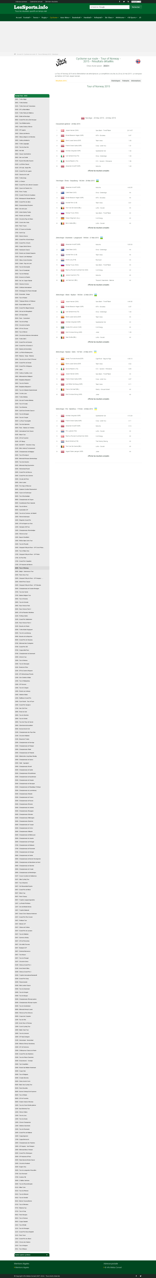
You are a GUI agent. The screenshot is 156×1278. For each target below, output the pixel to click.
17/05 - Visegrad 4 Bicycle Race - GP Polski (27, 554)
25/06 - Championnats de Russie (24, 800)
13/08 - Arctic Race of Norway (23, 1023)
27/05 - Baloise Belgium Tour (23, 595)
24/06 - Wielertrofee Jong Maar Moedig (26, 756)
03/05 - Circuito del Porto (22, 479)
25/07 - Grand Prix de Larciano (23, 930)
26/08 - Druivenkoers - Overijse (24, 1060)
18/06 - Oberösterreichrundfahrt (24, 725)
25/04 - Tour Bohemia (21, 407)
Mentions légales (22, 1267)
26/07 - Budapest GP (21, 947)
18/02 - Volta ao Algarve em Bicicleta (25, 137)
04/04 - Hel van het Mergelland (23, 311)
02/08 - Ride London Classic (23, 985)
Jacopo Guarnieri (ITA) (72, 275)
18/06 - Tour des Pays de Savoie (24, 722)
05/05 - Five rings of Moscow (23, 486)
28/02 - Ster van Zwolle (21, 157)
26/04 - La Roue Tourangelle (23, 421)
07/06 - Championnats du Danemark (25, 653)
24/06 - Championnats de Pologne (24, 746)
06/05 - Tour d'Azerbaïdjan (22, 496)
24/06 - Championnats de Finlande (24, 752)
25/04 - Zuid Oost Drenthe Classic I (25, 410)
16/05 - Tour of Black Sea (22, 551)
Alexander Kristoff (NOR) (73, 166)
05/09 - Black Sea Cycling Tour (23, 1084)
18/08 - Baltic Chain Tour (22, 1030)
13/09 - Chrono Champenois (23, 1122)
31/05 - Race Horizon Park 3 (23, 622)
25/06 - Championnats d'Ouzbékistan (25, 773)
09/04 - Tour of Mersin (21, 332)
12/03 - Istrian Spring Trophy (23, 212)
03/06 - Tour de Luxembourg (23, 633)
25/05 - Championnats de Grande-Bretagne (27, 588)
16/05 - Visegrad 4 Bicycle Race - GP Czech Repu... (29, 547)
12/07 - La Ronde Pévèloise (22, 903)
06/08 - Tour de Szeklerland (22, 1006)
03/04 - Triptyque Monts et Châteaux (25, 301)
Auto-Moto (64, 17)
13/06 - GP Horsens (20, 684)
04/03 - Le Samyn (20, 181)
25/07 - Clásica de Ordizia (22, 927)
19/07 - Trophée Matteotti (22, 910)
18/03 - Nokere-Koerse (21, 236)
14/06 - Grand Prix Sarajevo (23, 705)
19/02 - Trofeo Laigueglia (22, 143)
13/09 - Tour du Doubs (21, 1119)
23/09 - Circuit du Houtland (22, 1163)
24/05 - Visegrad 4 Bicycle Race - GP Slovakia (28, 585)
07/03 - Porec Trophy (21, 191)
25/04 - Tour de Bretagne (22, 414)
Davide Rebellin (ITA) (72, 161)
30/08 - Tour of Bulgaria (21, 1074)
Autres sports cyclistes (22, 1255)
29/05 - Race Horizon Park (22, 605)
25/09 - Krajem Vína (20, 1166)
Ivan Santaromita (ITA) (72, 156)
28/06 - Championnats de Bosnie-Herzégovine (28, 859)
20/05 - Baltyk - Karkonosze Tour (24, 571)
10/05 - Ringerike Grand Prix (23, 520)
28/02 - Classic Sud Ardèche (23, 154)
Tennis (35, 17)
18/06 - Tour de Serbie (21, 718)
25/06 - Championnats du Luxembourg (25, 790)
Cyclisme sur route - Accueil (24, 91)
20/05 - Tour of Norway (22, 568)
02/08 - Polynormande (21, 982)
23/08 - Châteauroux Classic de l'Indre (25, 1050)
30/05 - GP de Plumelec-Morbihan (24, 612)
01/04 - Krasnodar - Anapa (22, 294)
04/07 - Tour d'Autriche (21, 882)
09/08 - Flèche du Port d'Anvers (24, 1013)
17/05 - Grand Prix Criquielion (23, 561)
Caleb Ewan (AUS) (71, 192)
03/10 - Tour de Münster (21, 1194)
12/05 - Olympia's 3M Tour (22, 527)
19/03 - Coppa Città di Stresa (23, 246)
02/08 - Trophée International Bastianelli (26, 975)
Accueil (19, 17)
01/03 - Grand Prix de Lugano (23, 171)
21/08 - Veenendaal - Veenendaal (24, 1040)
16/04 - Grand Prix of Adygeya (23, 366)
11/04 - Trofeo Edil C (20, 338)
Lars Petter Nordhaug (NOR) (74, 384)
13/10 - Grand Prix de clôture (23, 1238)
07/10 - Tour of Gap (20, 1211)
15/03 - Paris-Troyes (21, 226)
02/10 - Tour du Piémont (21, 1190)
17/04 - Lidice (18, 369)
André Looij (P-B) (71, 260)
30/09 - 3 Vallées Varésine (22, 1180)
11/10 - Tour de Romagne (22, 1228)
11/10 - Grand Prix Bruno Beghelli (24, 1231)
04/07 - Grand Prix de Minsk (23, 889)
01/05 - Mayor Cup (20, 434)
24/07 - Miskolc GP (20, 924)
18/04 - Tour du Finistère (22, 383)
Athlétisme (120, 17)
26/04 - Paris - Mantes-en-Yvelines (24, 427)
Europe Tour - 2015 (21, 96)
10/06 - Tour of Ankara (21, 660)
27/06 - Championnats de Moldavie (24, 845)
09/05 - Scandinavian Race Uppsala (25, 503)
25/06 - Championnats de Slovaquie (25, 783)
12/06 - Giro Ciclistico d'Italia (23, 677)
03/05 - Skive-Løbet (20, 482)
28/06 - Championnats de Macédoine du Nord (27, 862)
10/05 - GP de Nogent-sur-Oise (24, 523)
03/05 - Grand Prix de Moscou (23, 472)
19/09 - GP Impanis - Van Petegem (24, 1146)
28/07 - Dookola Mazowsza (22, 951)
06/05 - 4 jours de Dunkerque (23, 492)
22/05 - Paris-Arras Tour (22, 575)
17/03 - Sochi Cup (20, 232)
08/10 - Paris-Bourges (21, 1214)
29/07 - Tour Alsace (20, 954)
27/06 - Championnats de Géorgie (24, 852)
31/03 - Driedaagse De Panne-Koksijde (26, 291)
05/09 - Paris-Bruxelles (21, 1088)
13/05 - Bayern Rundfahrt (22, 537)
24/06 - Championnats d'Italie (23, 749)
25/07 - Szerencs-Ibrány (22, 937)
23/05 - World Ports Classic (22, 581)
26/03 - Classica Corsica (22, 284)
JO (140, 17)
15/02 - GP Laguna (20, 130)
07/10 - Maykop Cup (20, 1208)
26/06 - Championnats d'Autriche (24, 821)
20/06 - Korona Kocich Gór (22, 729)
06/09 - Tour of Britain (21, 1095)
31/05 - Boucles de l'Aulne (22, 626)
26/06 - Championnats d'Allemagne (24, 817)
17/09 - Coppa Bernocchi (22, 1139)
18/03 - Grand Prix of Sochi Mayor (24, 239)
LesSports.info (22, 7)
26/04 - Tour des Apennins (22, 424)
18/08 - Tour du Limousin (22, 1033)
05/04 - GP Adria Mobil (21, 314)
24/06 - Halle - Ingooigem (22, 763)
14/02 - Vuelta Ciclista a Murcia (23, 126)
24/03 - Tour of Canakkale (22, 270)
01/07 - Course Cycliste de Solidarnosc (26, 876)
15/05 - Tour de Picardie (21, 544)
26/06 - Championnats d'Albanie (24, 831)
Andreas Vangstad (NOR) (73, 151)
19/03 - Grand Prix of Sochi (22, 243)
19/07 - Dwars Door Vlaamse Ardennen (26, 913)
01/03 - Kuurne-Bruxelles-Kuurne (24, 161)
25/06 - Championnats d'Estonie (24, 804)
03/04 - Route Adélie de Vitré (23, 304)
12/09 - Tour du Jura (20, 1115)
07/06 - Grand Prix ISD (21, 646)
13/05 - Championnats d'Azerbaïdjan (25, 530)
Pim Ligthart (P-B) (71, 431)
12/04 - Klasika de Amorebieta (23, 349)
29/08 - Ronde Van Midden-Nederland (25, 1067)
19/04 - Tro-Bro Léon (21, 393)
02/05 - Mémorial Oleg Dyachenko (24, 465)
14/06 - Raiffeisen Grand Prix (23, 698)
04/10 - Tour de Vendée (21, 1197)
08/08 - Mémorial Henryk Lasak (24, 1009)
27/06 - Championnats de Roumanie (25, 848)
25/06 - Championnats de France (24, 797)
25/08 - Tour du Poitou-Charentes (24, 1057)
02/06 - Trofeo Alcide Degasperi (24, 629)
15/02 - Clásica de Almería (22, 133)
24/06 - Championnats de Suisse (24, 759)
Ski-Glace (108, 17)
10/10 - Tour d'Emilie (20, 1225)
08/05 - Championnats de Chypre (24, 499)
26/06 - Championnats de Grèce (24, 828)
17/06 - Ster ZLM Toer (21, 708)
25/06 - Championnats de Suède (24, 770)
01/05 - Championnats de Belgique (24, 451)
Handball (87, 17)
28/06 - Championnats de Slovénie (24, 865)
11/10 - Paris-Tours (20, 1235)
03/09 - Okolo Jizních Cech (22, 1081)
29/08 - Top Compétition (21, 1064)
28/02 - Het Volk (19, 150)
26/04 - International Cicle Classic (24, 431)
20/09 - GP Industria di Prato (23, 1156)
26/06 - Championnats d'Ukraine (24, 814)
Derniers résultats (51, 1)
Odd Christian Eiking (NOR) (74, 332)
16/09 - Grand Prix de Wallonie (23, 1132)
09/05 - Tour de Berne (21, 506)
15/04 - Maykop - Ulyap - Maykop (24, 356)
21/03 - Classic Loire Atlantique (23, 256)
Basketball (76, 17)
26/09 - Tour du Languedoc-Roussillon (25, 1170)
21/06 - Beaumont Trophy (22, 739)
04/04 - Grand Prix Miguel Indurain (24, 308)
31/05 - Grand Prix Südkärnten (23, 619)
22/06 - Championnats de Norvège (24, 742)
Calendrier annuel (36, 1)
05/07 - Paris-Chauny (21, 896)
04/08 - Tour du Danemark (22, 989)
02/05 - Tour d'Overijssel (22, 455)
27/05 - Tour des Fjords (21, 592)
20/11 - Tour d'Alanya (21, 1249)
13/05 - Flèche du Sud (21, 533)
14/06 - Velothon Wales (21, 694)
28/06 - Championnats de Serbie (24, 855)
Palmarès (125, 81)
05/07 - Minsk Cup (20, 893)
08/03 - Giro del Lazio (21, 208)
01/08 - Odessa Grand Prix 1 (23, 965)
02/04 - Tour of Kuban (21, 297)
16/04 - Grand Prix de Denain (23, 362)
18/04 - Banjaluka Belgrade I (23, 379)
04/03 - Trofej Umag (20, 178)
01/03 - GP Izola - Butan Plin (23, 167)
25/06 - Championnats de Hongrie (24, 780)
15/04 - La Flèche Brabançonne (24, 352)
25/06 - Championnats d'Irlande (23, 794)
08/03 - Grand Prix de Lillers (23, 202)
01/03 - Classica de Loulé (22, 174)
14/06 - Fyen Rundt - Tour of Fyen (24, 701)
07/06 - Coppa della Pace (22, 650)
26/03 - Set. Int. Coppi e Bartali (23, 280)
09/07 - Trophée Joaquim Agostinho (25, 900)
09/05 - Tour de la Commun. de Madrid (25, 513)
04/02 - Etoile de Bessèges (22, 116)
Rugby (44, 17)
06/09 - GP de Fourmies (21, 1098)
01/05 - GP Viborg (20, 441)
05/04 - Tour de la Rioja (21, 321)
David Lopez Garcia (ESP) (73, 140)
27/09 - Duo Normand (21, 1173)
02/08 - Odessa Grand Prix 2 (23, 971)
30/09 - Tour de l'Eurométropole (23, 1184)
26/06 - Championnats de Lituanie (24, 838)
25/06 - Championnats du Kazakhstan (25, 776)
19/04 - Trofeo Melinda (21, 397)
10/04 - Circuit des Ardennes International (26, 335)
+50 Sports (131, 17)
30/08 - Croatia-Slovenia (21, 1078)
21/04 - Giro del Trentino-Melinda (24, 400)
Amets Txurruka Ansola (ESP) (74, 358)
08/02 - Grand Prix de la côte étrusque (25, 119)
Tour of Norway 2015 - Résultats (48, 54)
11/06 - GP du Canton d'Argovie (24, 670)
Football (26, 17)
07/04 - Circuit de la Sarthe (22, 325)
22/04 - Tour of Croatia (21, 403)
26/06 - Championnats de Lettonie (24, 807)
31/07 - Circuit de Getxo (21, 961)
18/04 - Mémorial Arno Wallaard (23, 376)
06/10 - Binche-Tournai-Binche (23, 1201)
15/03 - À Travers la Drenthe (23, 229)
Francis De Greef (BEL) (72, 389)
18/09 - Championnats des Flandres (25, 1143)
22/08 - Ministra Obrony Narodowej (24, 1043)
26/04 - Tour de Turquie (21, 417)
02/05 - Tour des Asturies (22, 462)
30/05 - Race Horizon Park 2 (23, 609)
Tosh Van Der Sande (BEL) (73, 208)
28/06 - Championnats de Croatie (24, 869)
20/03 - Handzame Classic (22, 249)
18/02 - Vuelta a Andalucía (22, 140)
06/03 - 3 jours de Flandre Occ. (23, 188)
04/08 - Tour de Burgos (21, 995)
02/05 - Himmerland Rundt (22, 468)
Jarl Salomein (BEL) (72, 280)
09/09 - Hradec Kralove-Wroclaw (24, 1101)
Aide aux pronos (21, 1)
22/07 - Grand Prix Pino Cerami (23, 917)
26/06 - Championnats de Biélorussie (25, 835)
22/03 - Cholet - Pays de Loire (23, 263)
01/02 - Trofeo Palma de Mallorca (24, 113)
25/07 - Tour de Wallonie (21, 934)
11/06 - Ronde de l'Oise (21, 667)
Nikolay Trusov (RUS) (72, 213)
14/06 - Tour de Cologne (21, 687)
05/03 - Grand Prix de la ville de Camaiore (26, 184)
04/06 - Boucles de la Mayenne (23, 636)
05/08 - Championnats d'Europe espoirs (26, 1002)
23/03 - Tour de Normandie (22, 267)
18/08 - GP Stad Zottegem (22, 1036)
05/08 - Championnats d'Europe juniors (26, 999)
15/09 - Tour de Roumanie (22, 1129)
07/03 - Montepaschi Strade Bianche (25, 198)
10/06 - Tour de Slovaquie (22, 663)
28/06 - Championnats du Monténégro (25, 872)
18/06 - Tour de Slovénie (22, 715)
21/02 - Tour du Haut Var (22, 147)
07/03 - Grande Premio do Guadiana (25, 195)
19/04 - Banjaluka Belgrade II (23, 386)
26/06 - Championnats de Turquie (24, 824)
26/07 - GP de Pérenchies (22, 941)
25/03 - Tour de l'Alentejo (22, 273)
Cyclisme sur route (29, 54)
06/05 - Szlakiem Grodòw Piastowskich (26, 489)
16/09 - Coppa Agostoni (21, 1136)
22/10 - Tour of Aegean (21, 1245)
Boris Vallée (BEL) (71, 223)
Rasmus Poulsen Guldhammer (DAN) (77, 270)
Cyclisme (53, 17)
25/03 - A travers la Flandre (22, 277)
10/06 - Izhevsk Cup (20, 657)
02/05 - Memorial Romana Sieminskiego (26, 458)
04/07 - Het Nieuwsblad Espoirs (24, 886)
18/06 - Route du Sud (21, 711)
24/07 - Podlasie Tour (21, 920)
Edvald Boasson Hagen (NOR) (75, 135)
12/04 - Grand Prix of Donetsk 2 (24, 345)
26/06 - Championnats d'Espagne (24, 811)
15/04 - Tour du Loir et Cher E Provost (25, 359)
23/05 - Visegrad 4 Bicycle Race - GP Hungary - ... (29, 578)
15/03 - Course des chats (22, 222)
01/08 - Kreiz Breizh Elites (22, 968)
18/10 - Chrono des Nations (22, 1242)
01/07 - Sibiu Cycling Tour (22, 879)
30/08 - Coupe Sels (20, 1071)
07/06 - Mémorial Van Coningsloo (24, 643)
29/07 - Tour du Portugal (21, 958)
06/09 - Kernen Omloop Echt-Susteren (25, 1091)
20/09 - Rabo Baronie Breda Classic (25, 1160)
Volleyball (98, 17)
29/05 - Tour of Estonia (21, 598)
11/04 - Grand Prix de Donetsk (23, 342)
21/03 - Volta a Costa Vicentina (23, 260)
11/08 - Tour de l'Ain (20, 1019)
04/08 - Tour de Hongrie (21, 992)
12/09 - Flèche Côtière (21, 1112)
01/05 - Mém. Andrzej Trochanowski (25, 448)
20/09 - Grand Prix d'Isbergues (23, 1153)
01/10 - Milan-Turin (20, 1187)
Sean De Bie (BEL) (71, 337)
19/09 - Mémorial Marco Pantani (24, 1149)
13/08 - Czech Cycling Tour (22, 1026)
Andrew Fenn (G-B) (71, 202)
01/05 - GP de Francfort (21, 438)
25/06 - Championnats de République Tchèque (28, 787)
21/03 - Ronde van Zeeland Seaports (25, 253)
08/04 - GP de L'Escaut (21, 328)
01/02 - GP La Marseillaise (22, 109)
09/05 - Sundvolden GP (21, 510)
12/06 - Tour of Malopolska (22, 681)
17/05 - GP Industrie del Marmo (23, 564)
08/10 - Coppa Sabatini (21, 1221)
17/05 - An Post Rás (20, 557)
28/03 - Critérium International (23, 287)
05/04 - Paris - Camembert (22, 318)
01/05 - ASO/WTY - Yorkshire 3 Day (25, 445)
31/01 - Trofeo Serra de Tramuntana (25, 106)
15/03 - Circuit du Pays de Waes (24, 219)
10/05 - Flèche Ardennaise (22, 516)
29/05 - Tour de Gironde (21, 602)
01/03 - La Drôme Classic (22, 164)
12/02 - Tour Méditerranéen (22, 123)
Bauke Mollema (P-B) (72, 441)
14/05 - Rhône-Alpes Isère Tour (24, 540)
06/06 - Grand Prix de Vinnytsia (23, 640)
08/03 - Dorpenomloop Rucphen (24, 205)
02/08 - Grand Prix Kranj (22, 978)
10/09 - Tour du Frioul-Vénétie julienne (25, 1105)
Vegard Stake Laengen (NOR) (74, 451)
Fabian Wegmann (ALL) (73, 218)
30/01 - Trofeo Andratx (21, 102)
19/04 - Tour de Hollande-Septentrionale (26, 390)
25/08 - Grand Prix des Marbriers (24, 1054)
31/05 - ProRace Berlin (21, 616)
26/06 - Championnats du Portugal (24, 841)
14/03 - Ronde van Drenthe (22, 215)
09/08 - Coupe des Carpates (23, 1016)
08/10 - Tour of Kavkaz (21, 1218)
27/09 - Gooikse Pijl (20, 1177)
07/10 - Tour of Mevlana (21, 1204)
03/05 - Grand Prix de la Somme (24, 475)
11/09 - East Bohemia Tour (22, 1108)
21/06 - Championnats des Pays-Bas (25, 732)
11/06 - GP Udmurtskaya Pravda (24, 674)
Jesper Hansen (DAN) (72, 130)
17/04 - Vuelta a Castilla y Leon (23, 373)
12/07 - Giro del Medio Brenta (23, 906)
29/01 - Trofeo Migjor (21, 99)
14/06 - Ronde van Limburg (22, 691)
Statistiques (115, 81)
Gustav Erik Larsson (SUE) (74, 327)
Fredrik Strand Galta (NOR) (74, 145)
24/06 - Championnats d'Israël (23, 766)
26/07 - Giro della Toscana (22, 944)
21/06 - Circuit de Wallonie (22, 735)
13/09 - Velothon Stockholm (22, 1125)
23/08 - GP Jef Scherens (22, 1047)
